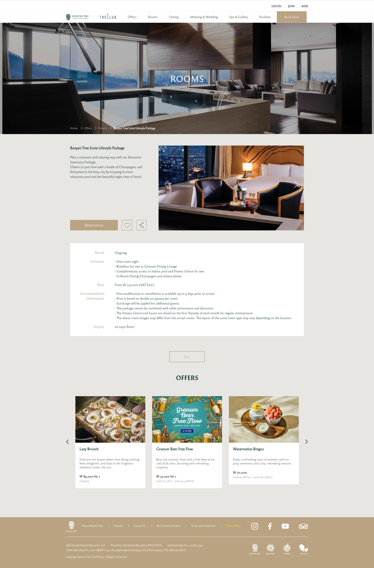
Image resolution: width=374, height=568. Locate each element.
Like (127, 225)
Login (276, 6)
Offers (132, 17)
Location (118, 525)
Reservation (94, 225)
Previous (166, 184)
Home (74, 128)
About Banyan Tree (92, 525)
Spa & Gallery (238, 17)
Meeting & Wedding (204, 17)
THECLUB (108, 16)
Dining (174, 17)
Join (291, 6)
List (187, 356)
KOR (305, 6)
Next (296, 184)
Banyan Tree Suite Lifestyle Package (134, 128)
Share (141, 225)
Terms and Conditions (203, 525)
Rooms (153, 17)
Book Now (291, 17)
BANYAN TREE (77, 17)
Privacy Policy (233, 525)
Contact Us (139, 525)
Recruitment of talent (169, 525)
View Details (110, 442)
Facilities (265, 17)
